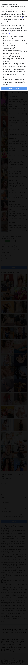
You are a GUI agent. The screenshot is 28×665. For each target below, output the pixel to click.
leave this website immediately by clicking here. (15, 18)
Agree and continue (14, 88)
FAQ (10, 33)
